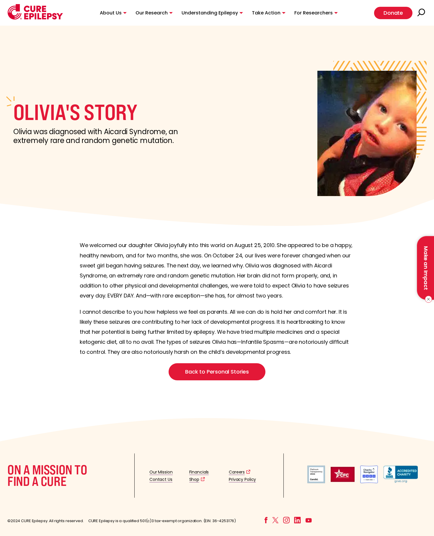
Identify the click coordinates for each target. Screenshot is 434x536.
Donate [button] (393, 13)
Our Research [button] (152, 12)
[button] (35, 18)
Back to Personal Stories (217, 371)
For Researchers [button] (313, 12)
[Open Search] (422, 13)
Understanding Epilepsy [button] (210, 12)
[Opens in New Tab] (316, 481)
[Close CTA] (427, 299)
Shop (194, 479)
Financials (199, 472)
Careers (237, 472)
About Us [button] (111, 12)
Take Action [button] (266, 12)
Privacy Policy (242, 479)
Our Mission (161, 472)
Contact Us (160, 479)
